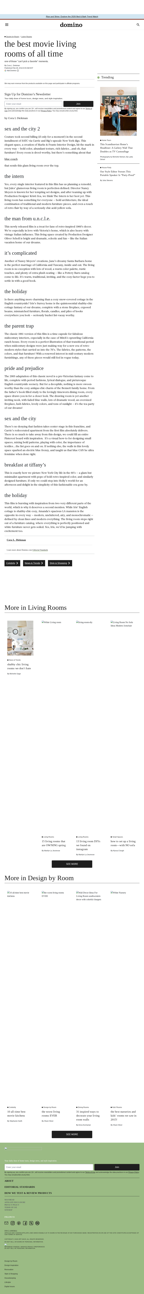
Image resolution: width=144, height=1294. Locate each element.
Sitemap (8, 1210)
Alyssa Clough (118, 851)
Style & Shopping (11, 1274)
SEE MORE (72, 864)
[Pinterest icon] (19, 1223)
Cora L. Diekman (13, 66)
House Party (106, 168)
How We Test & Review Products (28, 1193)
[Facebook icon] (25, 1223)
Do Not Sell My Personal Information (19, 1248)
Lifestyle (7, 1282)
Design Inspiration (11, 1265)
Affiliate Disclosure (14, 1202)
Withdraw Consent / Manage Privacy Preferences (24, 1247)
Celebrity (12, 1107)
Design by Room (12, 37)
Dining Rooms (83, 1107)
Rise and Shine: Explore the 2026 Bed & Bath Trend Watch (72, 16)
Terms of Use (90, 1172)
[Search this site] (138, 24)
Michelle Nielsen (119, 157)
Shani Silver (48, 1121)
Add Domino (11, 70)
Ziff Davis (22, 1239)
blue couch (11, 159)
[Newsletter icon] (6, 1223)
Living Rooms (26, 37)
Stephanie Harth (16, 1121)
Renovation (8, 1270)
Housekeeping (10, 1278)
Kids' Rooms (117, 1107)
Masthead (9, 1200)
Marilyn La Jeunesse (52, 851)
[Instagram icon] (13, 1223)
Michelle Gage (15, 674)
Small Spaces (117, 837)
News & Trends (15, 660)
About (9, 1180)
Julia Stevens (108, 180)
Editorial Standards (40, 550)
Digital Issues (9, 1287)
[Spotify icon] (37, 1223)
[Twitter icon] (31, 1223)
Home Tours (106, 140)
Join (78, 104)
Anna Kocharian (84, 1125)
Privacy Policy (46, 111)
